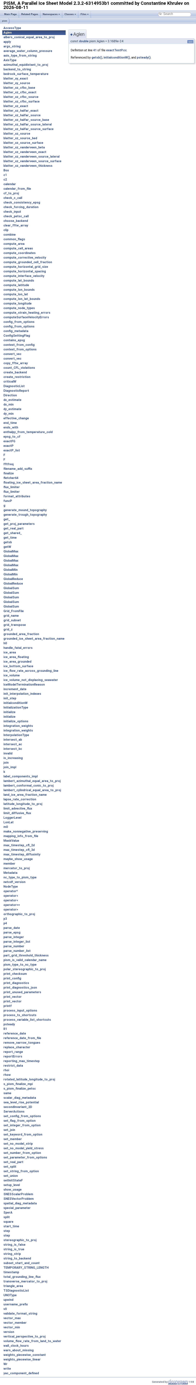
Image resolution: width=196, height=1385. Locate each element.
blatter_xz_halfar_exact (20, 110)
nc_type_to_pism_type (20, 877)
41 (95, 50)
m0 (5, 827)
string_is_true (13, 1249)
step (6, 1231)
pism (4, 21)
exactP (8, 446)
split (6, 1217)
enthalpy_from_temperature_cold (28, 432)
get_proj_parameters (19, 524)
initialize (9, 712)
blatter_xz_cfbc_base (19, 88)
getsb (7, 542)
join (6, 762)
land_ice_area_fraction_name (25, 795)
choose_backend (15, 221)
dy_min (8, 414)
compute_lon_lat (15, 294)
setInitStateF (13, 1180)
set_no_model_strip (18, 1143)
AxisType (9, 60)
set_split (9, 1166)
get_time (10, 537)
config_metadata (15, 331)
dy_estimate (12, 409)
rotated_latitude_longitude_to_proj (29, 1079)
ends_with (10, 427)
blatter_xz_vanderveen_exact (24, 152)
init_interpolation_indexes (22, 694)
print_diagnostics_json (20, 987)
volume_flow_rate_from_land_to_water (32, 1341)
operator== (11, 905)
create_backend (15, 372)
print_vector (12, 997)
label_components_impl (20, 776)
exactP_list (11, 450)
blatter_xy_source (16, 83)
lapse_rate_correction (19, 799)
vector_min (11, 1327)
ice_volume (11, 675)
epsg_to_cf (11, 436)
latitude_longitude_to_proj (22, 804)
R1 (5, 1029)
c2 (5, 179)
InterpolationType (16, 735)
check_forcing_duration (20, 207)
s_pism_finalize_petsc (19, 1088)
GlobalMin (10, 570)
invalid (7, 753)
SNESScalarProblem (18, 1194)
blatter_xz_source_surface (23, 143)
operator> (10, 909)
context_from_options (20, 349)
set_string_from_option (21, 1171)
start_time (11, 1226)
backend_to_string (17, 69)
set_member (12, 1139)
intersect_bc (12, 749)
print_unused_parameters (22, 992)
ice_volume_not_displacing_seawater (30, 680)
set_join (9, 1130)
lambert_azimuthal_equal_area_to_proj (32, 781)
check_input (12, 211)
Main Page (10, 14)
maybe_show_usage (18, 859)
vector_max (12, 1318)
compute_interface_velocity (23, 276)
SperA (7, 1212)
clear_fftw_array (15, 225)
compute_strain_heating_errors (26, 312)
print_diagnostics (16, 983)
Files (83, 14)
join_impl (9, 767)
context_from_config (19, 345)
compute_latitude (16, 285)
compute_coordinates (19, 253)
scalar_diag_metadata (19, 1098)
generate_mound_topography (25, 510)
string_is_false (14, 1244)
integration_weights (18, 726)
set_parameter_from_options (25, 1157)
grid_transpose (14, 625)
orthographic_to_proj (19, 914)
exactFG (9, 441)
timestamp (11, 1272)
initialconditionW (15, 703)
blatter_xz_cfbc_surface (21, 101)
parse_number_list (17, 951)
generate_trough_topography (25, 515)
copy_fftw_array (15, 363)
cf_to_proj (11, 193)
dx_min (8, 404)
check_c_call (12, 198)
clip (5, 230)
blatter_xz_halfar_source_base (26, 120)
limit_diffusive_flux (17, 813)
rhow (7, 1075)
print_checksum (15, 974)
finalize (8, 473)
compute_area (13, 244)
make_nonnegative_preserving (25, 831)
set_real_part (13, 1162)
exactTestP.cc (116, 50)
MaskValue (11, 840)
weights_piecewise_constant (24, 1355)
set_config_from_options (22, 1116)
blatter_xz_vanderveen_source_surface (32, 161)
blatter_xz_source (16, 133)
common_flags (14, 239)
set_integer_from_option (22, 1125)
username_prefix (15, 1304)
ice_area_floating (16, 657)
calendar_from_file (17, 189)
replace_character (16, 1047)
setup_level (11, 1185)
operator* (10, 891)
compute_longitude (17, 303)
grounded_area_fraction (21, 634)
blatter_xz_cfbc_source (20, 97)
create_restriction (16, 377)
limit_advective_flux (17, 808)
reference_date (14, 1033)
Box (6, 170)
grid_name (11, 616)
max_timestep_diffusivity (21, 854)
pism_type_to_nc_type (20, 964)
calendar (9, 184)
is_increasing (13, 758)
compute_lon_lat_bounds (21, 299)
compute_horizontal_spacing (24, 271)
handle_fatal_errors (18, 648)
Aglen (7, 32)
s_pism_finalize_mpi (18, 1084)
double (84, 41)
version (8, 1332)
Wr (5, 1364)
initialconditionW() (117, 57)
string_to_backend (17, 1258)
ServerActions (13, 1111)
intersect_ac (12, 744)
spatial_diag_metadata (20, 1203)
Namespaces (50, 14)
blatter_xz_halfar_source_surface (28, 129)
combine (9, 234)
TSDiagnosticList (16, 1290)
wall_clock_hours (16, 1346)
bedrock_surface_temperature (25, 74)
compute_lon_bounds (19, 290)
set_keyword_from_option (22, 1134)
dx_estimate (12, 400)
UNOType (10, 1295)
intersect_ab (12, 739)
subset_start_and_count (21, 1263)
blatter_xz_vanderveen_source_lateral (31, 156)
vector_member (15, 1323)
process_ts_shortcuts (19, 1015)
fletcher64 (10, 478)
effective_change (16, 418)
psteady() (144, 57)
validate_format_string (20, 1313)
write (7, 1368)
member (9, 863)
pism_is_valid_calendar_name (25, 960)
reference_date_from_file (22, 1038)
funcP (7, 501)
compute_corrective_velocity (24, 257)
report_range (13, 1052)
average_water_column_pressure (27, 51)
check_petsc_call (16, 216)
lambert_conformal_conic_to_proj (28, 785)
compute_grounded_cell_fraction (27, 262)
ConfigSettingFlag (16, 335)
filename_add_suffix (17, 469)
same (7, 1093)
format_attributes (16, 496)
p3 (5, 919)
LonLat (8, 822)
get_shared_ (12, 533)
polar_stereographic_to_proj (24, 969)
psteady (9, 1024)
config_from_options (18, 322)
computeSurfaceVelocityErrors (26, 317)
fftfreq (8, 464)
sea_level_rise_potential (21, 1102)
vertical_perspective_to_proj (24, 1336)
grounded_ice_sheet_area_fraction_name (34, 638)
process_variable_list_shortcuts (27, 1020)
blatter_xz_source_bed (20, 138)
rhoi (6, 1070)
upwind (8, 1300)
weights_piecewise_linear (22, 1359)
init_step (9, 698)
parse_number (13, 946)
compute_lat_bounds (18, 280)
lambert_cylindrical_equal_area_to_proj (32, 790)
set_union (10, 1176)
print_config (12, 978)
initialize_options (15, 721)
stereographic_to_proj (20, 1240)
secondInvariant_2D (17, 1107)
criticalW (9, 381)
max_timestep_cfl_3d (19, 850)
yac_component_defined (21, 1373)
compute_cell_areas (18, 248)
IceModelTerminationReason (24, 684)
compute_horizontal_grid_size (25, 267)
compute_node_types (19, 308)
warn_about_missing (18, 1350)
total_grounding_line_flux (22, 1277)
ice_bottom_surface (18, 666)
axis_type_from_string (20, 55)
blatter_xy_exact (15, 78)
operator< (10, 896)
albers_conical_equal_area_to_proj (29, 37)
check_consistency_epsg (21, 202)
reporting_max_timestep (21, 1061)
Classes (69, 14)
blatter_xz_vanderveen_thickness (27, 166)
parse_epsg (11, 932)
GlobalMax (10, 551)
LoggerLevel (12, 818)
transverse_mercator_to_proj (25, 1281)
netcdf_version (14, 882)
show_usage (12, 1189)
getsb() (96, 57)
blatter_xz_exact (15, 106)
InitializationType (15, 707)
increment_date (14, 689)
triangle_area (13, 1286)
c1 (5, 175)
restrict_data (13, 1065)
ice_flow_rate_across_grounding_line (30, 671)
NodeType (10, 886)
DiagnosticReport (16, 391)
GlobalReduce (13, 579)
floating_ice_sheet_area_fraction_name (32, 482)
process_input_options (20, 1010)
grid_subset (12, 620)
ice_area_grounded (17, 661)
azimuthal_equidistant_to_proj (25, 65)
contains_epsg (14, 340)
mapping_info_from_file (20, 836)
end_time (10, 423)
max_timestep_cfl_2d (19, 845)
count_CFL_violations (19, 368)
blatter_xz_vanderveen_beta (24, 147)
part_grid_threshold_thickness (26, 955)
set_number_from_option (22, 1153)
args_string (12, 46)
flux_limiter (11, 487)
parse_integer (13, 937)
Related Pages (29, 14)
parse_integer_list (16, 941)
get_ (6, 519)
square (8, 1222)
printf (7, 1006)
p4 (5, 923)
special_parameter (17, 1208)
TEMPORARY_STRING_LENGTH (26, 1267)
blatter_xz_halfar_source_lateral (27, 124)
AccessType (12, 28)
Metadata (10, 873)
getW (7, 547)
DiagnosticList (14, 386)
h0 (5, 643)
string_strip (12, 1254)
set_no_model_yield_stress (23, 1148)
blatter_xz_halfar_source (22, 115)
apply (7, 42)
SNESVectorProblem (18, 1199)
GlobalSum (11, 588)
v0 (5, 1309)
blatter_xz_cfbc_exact (19, 92)
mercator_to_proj (16, 868)
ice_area (9, 652)
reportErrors (12, 1056)
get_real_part (13, 528)
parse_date (11, 928)
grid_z (8, 629)
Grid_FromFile (13, 611)
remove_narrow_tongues (21, 1042)
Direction (10, 395)
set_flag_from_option (19, 1121)
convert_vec (12, 354)
